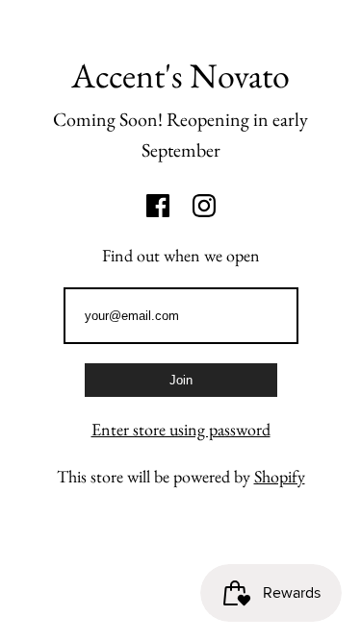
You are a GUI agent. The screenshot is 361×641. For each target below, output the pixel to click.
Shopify (279, 476)
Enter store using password (181, 429)
